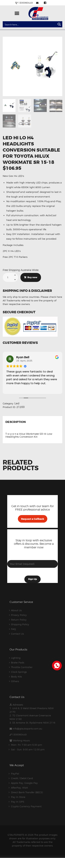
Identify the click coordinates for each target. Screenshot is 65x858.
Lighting (15, 657)
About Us (16, 610)
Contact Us (17, 633)
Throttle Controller (21, 667)
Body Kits (16, 676)
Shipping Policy (20, 624)
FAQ (13, 629)
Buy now (32, 277)
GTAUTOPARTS (16, 834)
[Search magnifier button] (59, 24)
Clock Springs (19, 671)
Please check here (51, 296)
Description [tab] (15, 422)
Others (15, 681)
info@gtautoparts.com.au (27, 728)
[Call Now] (56, 665)
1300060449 (19, 734)
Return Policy (19, 619)
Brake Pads (17, 662)
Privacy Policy (19, 615)
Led (16, 403)
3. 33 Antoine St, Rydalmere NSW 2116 (32, 722)
